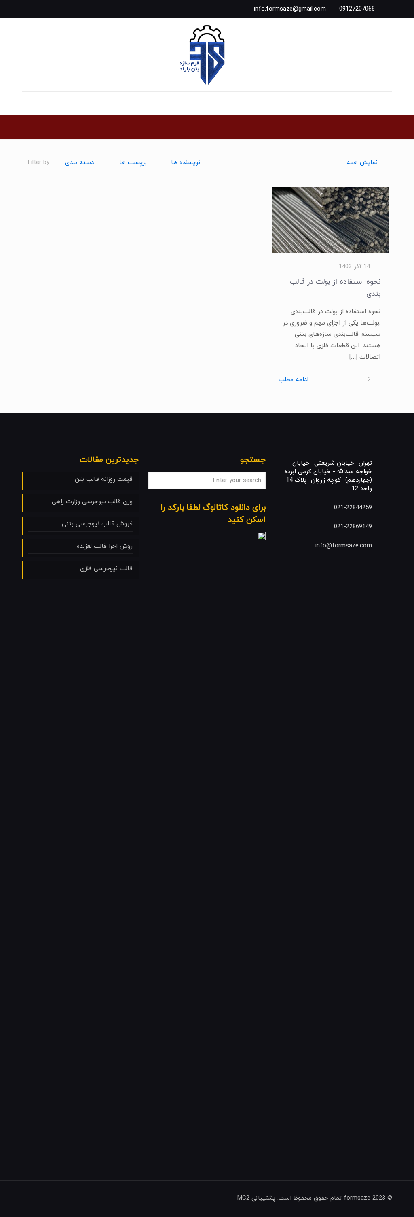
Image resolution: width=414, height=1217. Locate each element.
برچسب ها (133, 162)
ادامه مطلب (293, 380)
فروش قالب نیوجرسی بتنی (97, 524)
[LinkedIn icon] (34, 9)
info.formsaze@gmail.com (290, 9)
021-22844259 (353, 508)
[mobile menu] (385, 103)
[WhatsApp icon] (56, 9)
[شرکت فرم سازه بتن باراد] (207, 54)
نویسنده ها (185, 162)
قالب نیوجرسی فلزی (106, 568)
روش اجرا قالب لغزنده (105, 546)
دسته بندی (79, 162)
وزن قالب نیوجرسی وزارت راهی (92, 501)
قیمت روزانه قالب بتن (104, 479)
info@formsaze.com (343, 546)
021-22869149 (353, 527)
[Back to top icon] (30, 1197)
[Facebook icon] (45, 9)
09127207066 (357, 9)
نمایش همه (362, 162)
